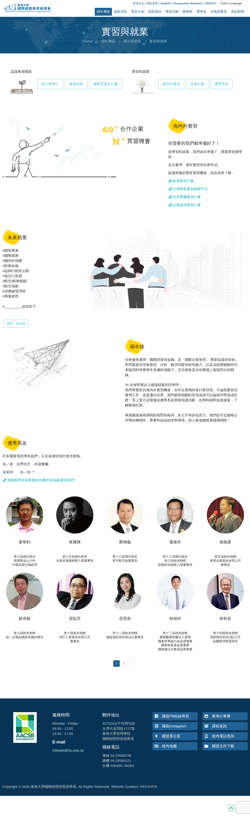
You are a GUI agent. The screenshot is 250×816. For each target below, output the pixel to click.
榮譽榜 (188, 11)
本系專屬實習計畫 (186, 197)
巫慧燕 (125, 618)
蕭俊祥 (175, 542)
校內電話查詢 (223, 736)
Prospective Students (188, 3)
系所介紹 (137, 11)
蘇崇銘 (24, 618)
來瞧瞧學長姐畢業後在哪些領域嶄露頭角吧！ (41, 480)
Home (88, 41)
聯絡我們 (210, 3)
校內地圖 (169, 746)
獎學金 (201, 11)
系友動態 (237, 11)
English (166, 3)
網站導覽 (152, 3)
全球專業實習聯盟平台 (190, 189)
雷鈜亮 (75, 618)
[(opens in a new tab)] (24, 515)
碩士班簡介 (50, 84)
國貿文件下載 (223, 746)
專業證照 (76, 84)
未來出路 (197, 84)
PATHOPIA (148, 787)
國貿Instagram (174, 726)
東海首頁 (138, 3)
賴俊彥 (225, 542)
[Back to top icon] (231, 808)
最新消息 (120, 11)
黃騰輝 (75, 542)
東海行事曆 (221, 716)
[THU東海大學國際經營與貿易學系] (25, 14)
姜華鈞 (24, 542)
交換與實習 (218, 11)
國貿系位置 (171, 736)
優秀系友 (221, 84)
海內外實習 (171, 84)
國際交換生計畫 (105, 84)
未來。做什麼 (16, 323)
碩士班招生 (132, 41)
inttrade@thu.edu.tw (68, 750)
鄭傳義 (125, 542)
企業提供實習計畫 (187, 205)
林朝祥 (175, 618)
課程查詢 (219, 726)
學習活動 (172, 11)
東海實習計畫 (183, 181)
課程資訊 (155, 11)
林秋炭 (225, 618)
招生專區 (103, 11)
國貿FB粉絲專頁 (175, 716)
